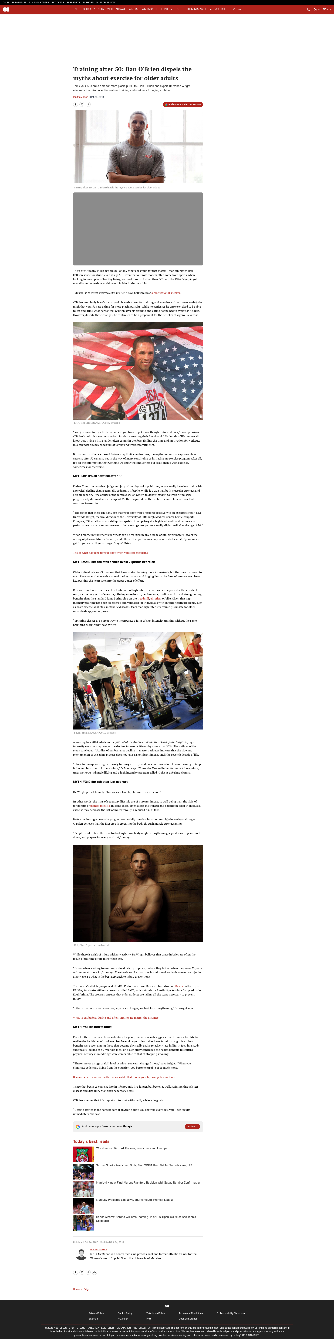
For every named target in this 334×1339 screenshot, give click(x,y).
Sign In (327, 9)
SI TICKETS (58, 2)
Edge (86, 1289)
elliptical (155, 598)
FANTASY (147, 9)
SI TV (231, 9)
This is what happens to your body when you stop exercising (110, 553)
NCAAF (121, 9)
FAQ (148, 1319)
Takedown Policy (155, 1313)
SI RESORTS (73, 2)
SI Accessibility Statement (231, 1313)
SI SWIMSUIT (19, 2)
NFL (77, 9)
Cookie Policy (125, 1313)
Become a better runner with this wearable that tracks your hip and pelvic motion (124, 1077)
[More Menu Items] (239, 9)
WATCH (220, 9)
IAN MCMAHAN (98, 1249)
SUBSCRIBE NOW (106, 2)
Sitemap (93, 1319)
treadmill (143, 598)
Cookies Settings (188, 1319)
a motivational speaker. (166, 293)
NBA (100, 9)
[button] (164, 9)
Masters (179, 986)
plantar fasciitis (100, 806)
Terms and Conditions (191, 1313)
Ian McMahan (80, 97)
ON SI (6, 2)
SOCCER (89, 9)
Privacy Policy (96, 1313)
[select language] (317, 9)
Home (76, 1289)
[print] (94, 1272)
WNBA (133, 9)
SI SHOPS (88, 2)
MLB (110, 9)
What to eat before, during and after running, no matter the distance (115, 1018)
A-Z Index (123, 1319)
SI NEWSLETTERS (39, 2)
